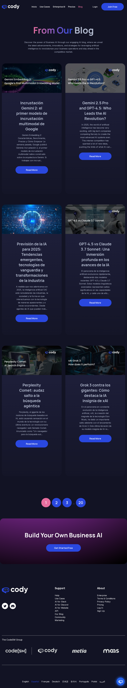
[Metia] (79, 651)
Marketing (59, 620)
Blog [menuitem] (80, 6)
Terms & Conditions (106, 598)
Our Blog (59, 614)
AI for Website (61, 608)
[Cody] (48, 651)
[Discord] (13, 606)
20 (81, 502)
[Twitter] (5, 606)
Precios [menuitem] (71, 6)
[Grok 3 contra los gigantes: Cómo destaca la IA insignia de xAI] (95, 360)
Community (60, 617)
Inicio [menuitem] (34, 6)
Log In (100, 608)
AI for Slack (60, 601)
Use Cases (60, 598)
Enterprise (102, 595)
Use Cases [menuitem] (45, 6)
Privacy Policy (104, 601)
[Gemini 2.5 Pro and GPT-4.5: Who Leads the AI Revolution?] (95, 78)
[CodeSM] (16, 651)
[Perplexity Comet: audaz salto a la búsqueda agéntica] (32, 360)
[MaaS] (111, 651)
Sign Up (101, 611)
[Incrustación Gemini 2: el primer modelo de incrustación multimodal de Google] (32, 78)
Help (57, 595)
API (56, 611)
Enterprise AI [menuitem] (59, 6)
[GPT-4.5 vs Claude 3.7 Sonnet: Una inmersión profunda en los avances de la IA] (95, 219)
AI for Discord (61, 604)
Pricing (100, 604)
